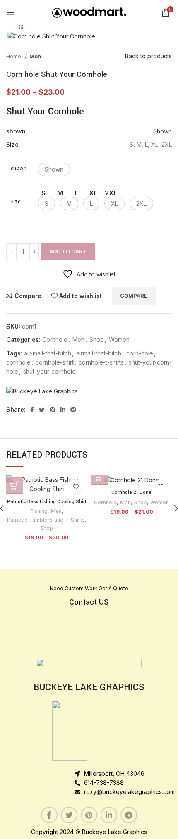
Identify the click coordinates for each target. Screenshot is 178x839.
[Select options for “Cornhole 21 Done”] (99, 476)
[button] (54, 169)
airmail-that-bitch (98, 353)
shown (18, 168)
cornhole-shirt (55, 362)
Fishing (39, 511)
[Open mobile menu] (10, 12)
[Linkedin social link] (63, 409)
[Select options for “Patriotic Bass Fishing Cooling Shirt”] (14, 485)
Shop (96, 339)
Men (35, 56)
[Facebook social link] (32, 409)
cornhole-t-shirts (101, 362)
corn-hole (139, 353)
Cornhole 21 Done (131, 492)
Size (15, 201)
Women (119, 339)
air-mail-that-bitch (47, 353)
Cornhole (54, 339)
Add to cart (68, 251)
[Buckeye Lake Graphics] (42, 391)
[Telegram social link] (73, 409)
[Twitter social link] (41, 409)
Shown (162, 131)
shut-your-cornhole (49, 371)
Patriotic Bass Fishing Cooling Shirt (47, 501)
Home (14, 56)
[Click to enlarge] (20, 26)
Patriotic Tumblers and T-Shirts (46, 520)
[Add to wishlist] (75, 486)
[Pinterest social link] (52, 409)
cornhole (18, 362)
